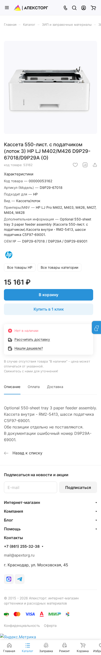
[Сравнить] (85, 164)
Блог (8, 520)
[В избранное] (75, 164)
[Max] (9, 579)
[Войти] (83, 7)
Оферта (50, 625)
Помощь (12, 528)
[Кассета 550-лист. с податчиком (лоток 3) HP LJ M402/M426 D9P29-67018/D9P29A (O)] (50, 87)
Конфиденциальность (22, 625)
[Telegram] (20, 579)
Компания (13, 511)
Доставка (55, 387)
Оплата (34, 387)
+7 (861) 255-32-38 (22, 546)
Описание (12, 387)
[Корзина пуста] (93, 7)
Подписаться (78, 487)
